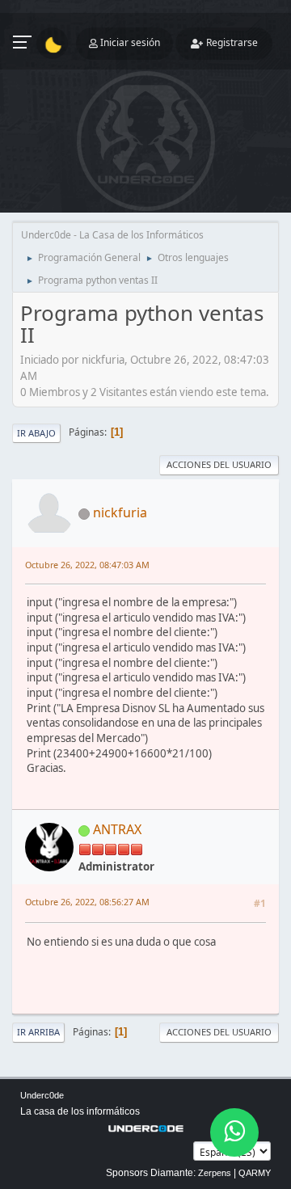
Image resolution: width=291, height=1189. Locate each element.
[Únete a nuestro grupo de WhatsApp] (234, 1132)
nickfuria (120, 512)
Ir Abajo (36, 433)
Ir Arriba (38, 1032)
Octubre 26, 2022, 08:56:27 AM (87, 902)
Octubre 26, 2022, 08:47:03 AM (87, 565)
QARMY (254, 1173)
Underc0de (42, 1095)
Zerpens (214, 1173)
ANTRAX (117, 829)
